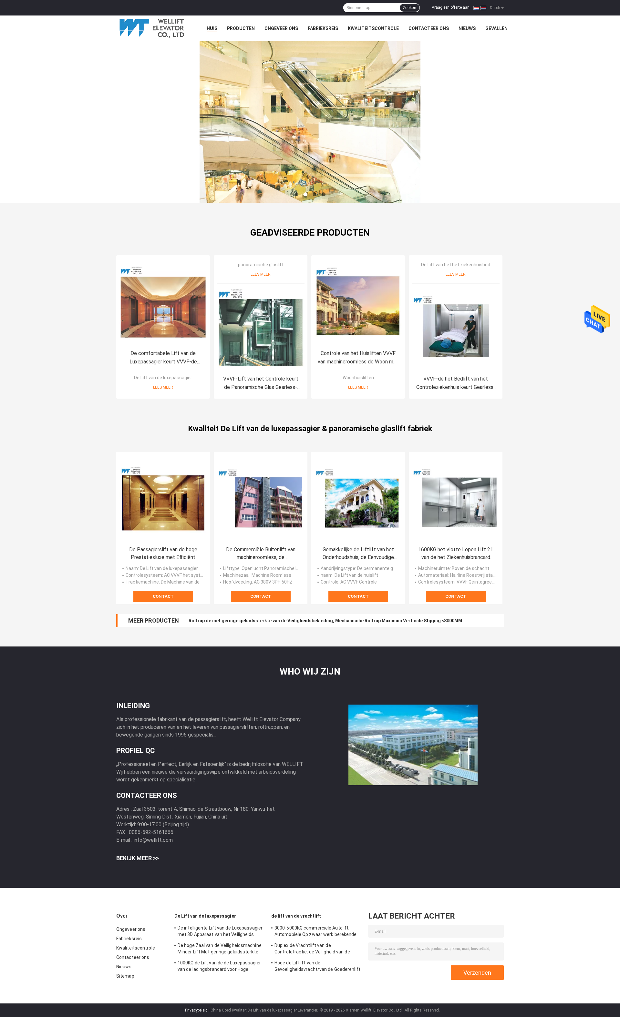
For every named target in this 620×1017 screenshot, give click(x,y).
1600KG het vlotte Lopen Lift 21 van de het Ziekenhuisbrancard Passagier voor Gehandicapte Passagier (455, 553)
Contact (163, 596)
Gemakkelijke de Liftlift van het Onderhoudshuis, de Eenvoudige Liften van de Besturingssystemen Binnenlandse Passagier (358, 553)
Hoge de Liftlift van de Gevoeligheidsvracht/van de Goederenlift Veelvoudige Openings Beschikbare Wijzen (317, 967)
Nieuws (467, 28)
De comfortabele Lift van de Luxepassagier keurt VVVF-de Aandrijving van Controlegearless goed (163, 358)
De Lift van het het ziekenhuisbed (455, 264)
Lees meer (163, 387)
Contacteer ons (428, 28)
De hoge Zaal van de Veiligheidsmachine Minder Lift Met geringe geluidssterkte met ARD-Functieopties (220, 949)
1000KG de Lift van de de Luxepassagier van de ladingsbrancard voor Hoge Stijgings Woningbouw (219, 967)
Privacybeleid (196, 1010)
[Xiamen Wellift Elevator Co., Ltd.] (151, 28)
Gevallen (496, 28)
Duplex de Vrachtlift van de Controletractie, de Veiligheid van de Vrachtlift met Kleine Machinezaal (312, 949)
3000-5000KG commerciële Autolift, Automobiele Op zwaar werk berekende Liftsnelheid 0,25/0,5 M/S (315, 932)
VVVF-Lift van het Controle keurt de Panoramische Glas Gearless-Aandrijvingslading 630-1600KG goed (260, 384)
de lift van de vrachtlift (296, 916)
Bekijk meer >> (137, 858)
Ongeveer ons (281, 28)
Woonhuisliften (358, 377)
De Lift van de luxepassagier (163, 377)
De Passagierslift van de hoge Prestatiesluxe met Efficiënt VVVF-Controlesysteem (163, 553)
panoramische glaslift (261, 264)
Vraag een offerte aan (451, 7)
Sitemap (125, 976)
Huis (212, 28)
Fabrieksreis (323, 28)
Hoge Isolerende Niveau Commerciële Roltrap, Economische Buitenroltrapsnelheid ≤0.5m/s (286, 620)
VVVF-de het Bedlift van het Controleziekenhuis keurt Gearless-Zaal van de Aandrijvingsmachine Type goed (455, 384)
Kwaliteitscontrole (373, 28)
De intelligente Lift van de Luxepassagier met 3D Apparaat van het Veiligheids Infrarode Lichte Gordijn (220, 932)
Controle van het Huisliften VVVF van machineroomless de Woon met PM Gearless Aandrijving (358, 358)
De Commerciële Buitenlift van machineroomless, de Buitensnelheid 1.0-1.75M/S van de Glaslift (261, 553)
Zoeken (409, 7)
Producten (241, 28)
